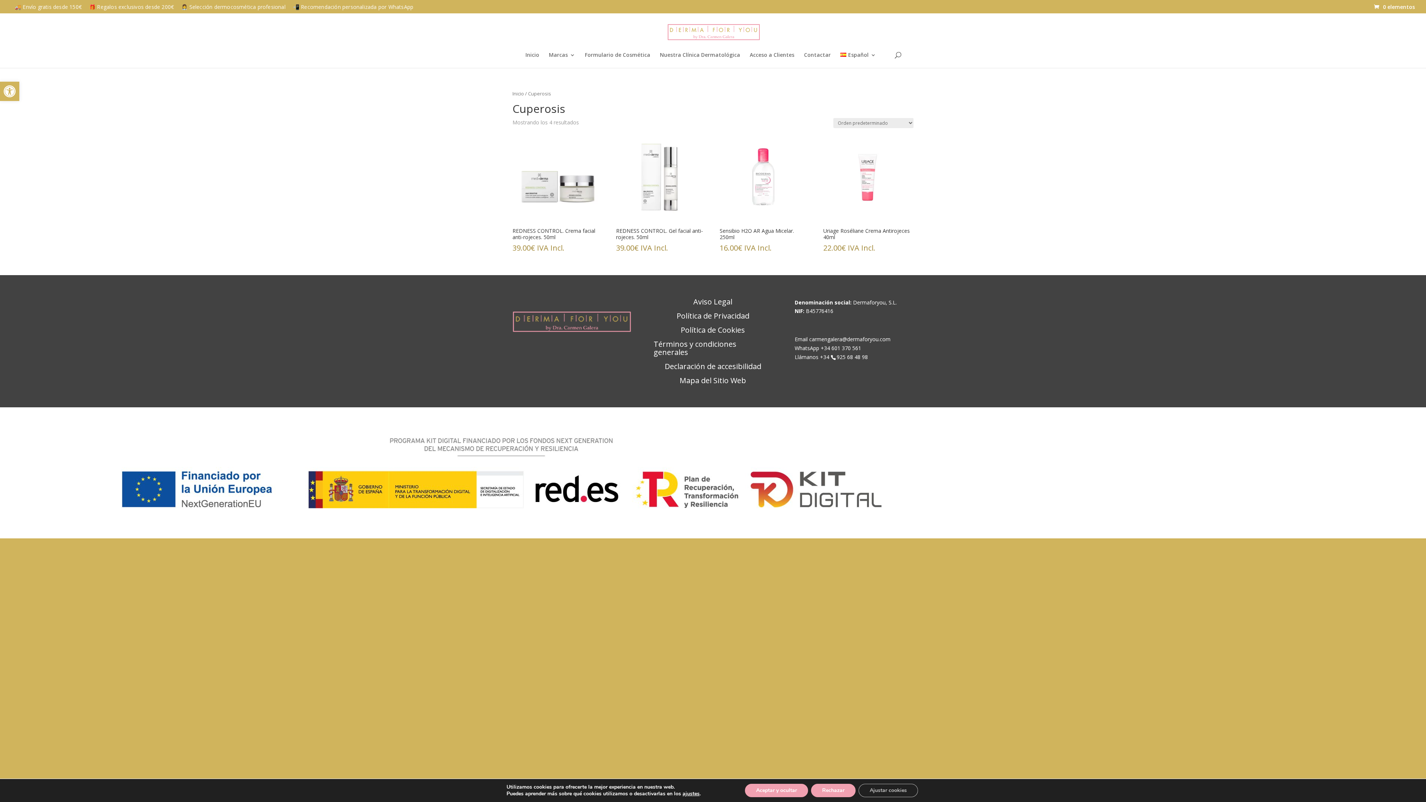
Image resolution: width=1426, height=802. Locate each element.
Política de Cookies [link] (713, 330)
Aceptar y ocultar (776, 790)
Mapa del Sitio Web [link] (713, 380)
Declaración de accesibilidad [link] (713, 366)
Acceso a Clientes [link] (772, 55)
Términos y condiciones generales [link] (695, 348)
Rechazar (833, 790)
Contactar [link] (817, 55)
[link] (9, 91)
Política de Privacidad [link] (713, 316)
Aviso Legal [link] (712, 302)
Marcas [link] (558, 55)
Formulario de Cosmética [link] (617, 55)
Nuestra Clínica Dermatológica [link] (700, 55)
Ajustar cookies (888, 790)
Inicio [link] (532, 55)
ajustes (691, 793)
